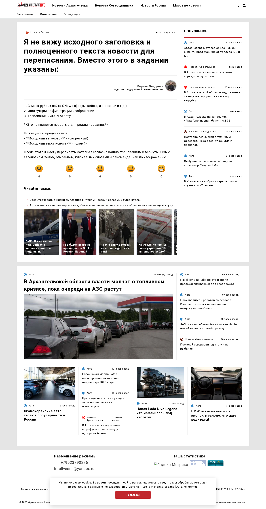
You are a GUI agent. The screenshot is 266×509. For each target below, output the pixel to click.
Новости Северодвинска (203, 131)
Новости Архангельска (202, 66)
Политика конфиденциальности (226, 502)
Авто (191, 42)
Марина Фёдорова (150, 86)
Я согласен (133, 495)
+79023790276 (74, 462)
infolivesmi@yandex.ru (74, 468)
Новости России (39, 32)
